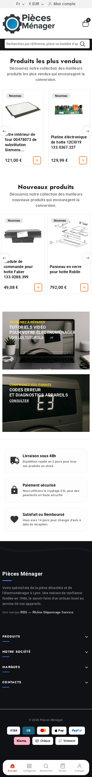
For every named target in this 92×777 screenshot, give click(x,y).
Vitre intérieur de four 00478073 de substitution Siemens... (21, 142)
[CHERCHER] (82, 44)
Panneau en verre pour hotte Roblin (65, 269)
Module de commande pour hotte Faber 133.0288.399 (18, 269)
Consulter (19, 401)
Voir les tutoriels (26, 337)
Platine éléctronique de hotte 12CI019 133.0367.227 (69, 142)
